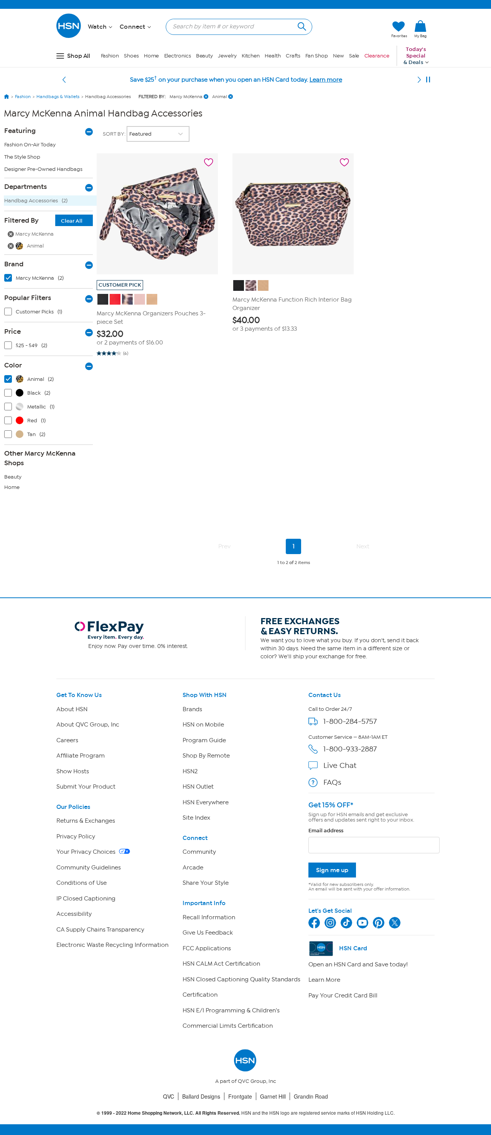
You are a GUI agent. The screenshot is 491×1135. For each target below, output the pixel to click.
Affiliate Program (80, 755)
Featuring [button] (20, 130)
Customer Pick (120, 285)
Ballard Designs (201, 1096)
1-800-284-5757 (350, 721)
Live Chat (339, 765)
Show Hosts (72, 771)
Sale (354, 55)
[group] (157, 337)
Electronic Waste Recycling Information (112, 944)
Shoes (131, 55)
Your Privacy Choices (86, 851)
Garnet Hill (273, 1096)
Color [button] (13, 365)
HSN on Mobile (203, 724)
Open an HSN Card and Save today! (358, 964)
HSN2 (190, 771)
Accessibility (74, 913)
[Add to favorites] (208, 162)
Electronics (177, 55)
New (338, 55)
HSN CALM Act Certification (221, 963)
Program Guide (204, 740)
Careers (67, 740)
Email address (325, 830)
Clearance (376, 55)
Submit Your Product (85, 786)
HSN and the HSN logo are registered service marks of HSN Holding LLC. (246, 1113)
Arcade (193, 867)
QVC (168, 1096)
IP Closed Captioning (85, 898)
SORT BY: (115, 134)
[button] (349, 29)
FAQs (332, 782)
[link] (420, 29)
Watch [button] (98, 26)
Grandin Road (311, 1096)
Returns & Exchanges (85, 820)
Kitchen (251, 55)
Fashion (110, 55)
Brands (192, 709)
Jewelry (227, 55)
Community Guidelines (88, 867)
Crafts (293, 55)
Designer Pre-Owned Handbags (43, 169)
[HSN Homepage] (6, 96)
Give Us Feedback (208, 932)
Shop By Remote (206, 755)
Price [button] (12, 331)
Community (199, 851)
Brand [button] (13, 264)
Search (301, 25)
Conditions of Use (81, 882)
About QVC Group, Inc (87, 724)
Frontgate (240, 1096)
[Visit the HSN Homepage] (69, 36)
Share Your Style (206, 882)
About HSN (71, 709)
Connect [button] (133, 26)
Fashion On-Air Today (30, 144)
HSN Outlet (198, 786)
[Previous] (64, 79)
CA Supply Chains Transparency (100, 929)
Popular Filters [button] (27, 298)
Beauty (204, 55)
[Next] (419, 79)
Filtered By (43, 220)
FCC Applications (207, 948)
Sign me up (332, 870)
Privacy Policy (75, 836)
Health (272, 55)
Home (151, 55)
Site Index (196, 817)
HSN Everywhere (206, 802)
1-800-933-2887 (350, 749)
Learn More (324, 979)
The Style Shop (22, 157)
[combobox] (236, 26)
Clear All (71, 221)
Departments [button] (25, 186)
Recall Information (209, 917)
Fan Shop (316, 55)
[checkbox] (50, 280)
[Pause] (428, 79)
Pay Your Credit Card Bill (342, 995)
